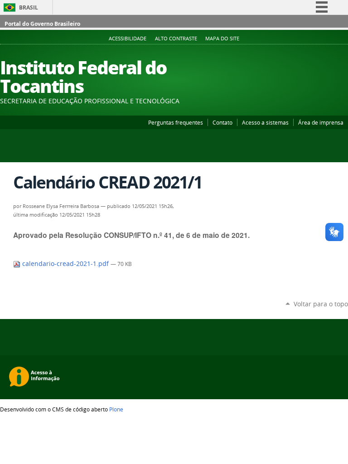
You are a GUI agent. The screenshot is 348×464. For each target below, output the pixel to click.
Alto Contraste (176, 38)
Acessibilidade (127, 38)
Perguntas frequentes (175, 122)
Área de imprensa (320, 122)
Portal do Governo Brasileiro (42, 24)
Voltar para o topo (321, 304)
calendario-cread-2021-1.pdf (65, 264)
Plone (116, 409)
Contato (222, 122)
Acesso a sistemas (265, 122)
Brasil (28, 7)
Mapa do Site (222, 38)
